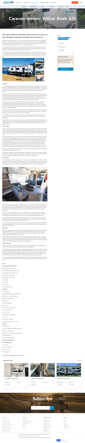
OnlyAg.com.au (46, 429)
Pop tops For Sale (5, 421)
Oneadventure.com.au (47, 432)
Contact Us (66, 424)
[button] (18, 69)
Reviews (24, 427)
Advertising (66, 426)
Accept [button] (59, 440)
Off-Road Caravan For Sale (7, 424)
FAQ (64, 420)
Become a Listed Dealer (27, 421)
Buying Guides (25, 423)
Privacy (65, 423)
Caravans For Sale (5, 420)
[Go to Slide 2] (40, 67)
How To (24, 424)
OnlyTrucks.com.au (46, 424)
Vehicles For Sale (5, 430)
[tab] (24, 6)
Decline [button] (63, 440)
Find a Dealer (25, 420)
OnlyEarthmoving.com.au (48, 426)
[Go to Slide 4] (40, 79)
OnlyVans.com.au (46, 421)
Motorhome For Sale (6, 429)
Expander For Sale (6, 423)
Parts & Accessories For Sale (8, 432)
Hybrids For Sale (5, 426)
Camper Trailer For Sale (7, 427)
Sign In (81, 2)
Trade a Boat (46, 430)
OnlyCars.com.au (46, 423)
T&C (64, 421)
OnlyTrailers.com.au (47, 427)
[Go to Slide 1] (40, 61)
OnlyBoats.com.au (46, 420)
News (24, 426)
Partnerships (66, 427)
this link (22, 355)
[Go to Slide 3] (40, 73)
